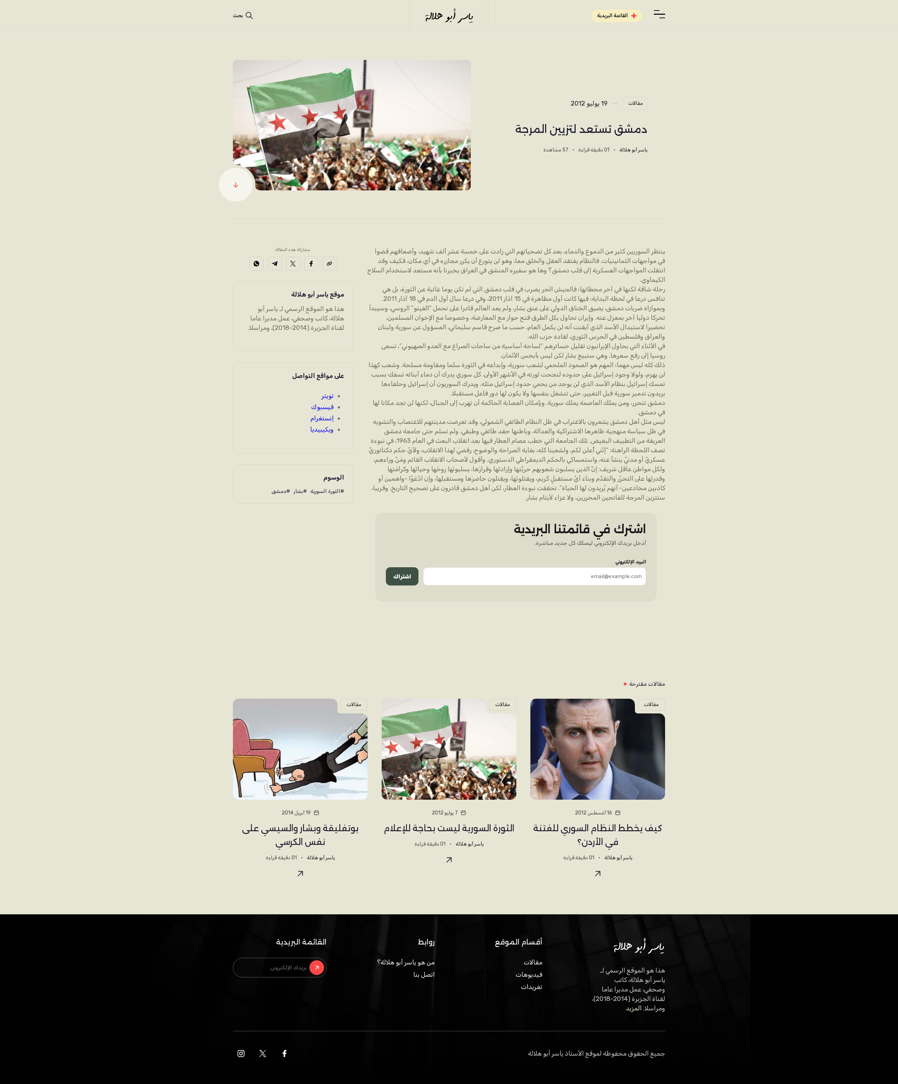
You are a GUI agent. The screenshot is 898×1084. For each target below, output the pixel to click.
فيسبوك (322, 407)
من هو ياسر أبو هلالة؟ (406, 962)
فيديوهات (529, 974)
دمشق (279, 491)
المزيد (634, 1008)
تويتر (327, 396)
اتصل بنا (424, 974)
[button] (659, 14)
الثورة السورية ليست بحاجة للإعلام (449, 828)
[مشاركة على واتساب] (256, 264)
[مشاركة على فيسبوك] (311, 264)
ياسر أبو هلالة (633, 150)
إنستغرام (322, 418)
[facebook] (284, 1053)
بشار (298, 491)
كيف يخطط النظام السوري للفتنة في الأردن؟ (597, 835)
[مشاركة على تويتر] (293, 264)
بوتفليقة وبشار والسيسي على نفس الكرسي (300, 835)
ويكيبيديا (322, 429)
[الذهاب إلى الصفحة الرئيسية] (449, 16)
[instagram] (241, 1053)
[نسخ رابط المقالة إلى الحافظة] (329, 264)
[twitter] (263, 1053)
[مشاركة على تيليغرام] (275, 264)
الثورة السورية (325, 491)
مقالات (635, 103)
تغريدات (531, 987)
